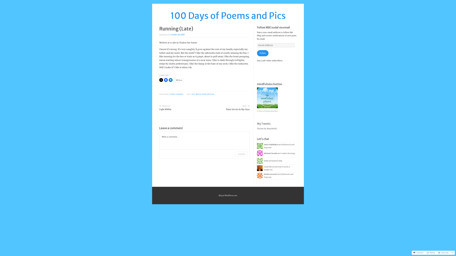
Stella (266, 161)
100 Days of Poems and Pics (228, 15)
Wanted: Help (276, 161)
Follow (263, 53)
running (180, 94)
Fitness (172, 94)
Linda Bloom (269, 167)
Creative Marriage (287, 153)
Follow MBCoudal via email (273, 27)
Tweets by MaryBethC (267, 129)
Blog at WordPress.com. (228, 195)
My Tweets (264, 123)
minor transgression (205, 94)
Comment (241, 154)
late (193, 94)
